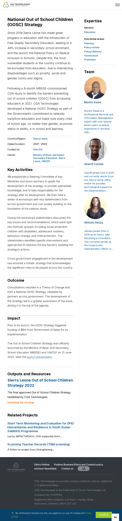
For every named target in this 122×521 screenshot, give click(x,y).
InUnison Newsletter (45, 468)
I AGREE (104, 515)
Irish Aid (37, 149)
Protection (90, 59)
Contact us (67, 468)
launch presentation (39, 356)
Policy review (91, 47)
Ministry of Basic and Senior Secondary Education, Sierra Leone (49, 158)
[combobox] (115, 517)
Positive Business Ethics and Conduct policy (78, 464)
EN (115, 517)
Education (89, 32)
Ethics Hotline (42, 464)
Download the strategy (20, 402)
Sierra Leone (40, 138)
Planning (89, 43)
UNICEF (46, 161)
